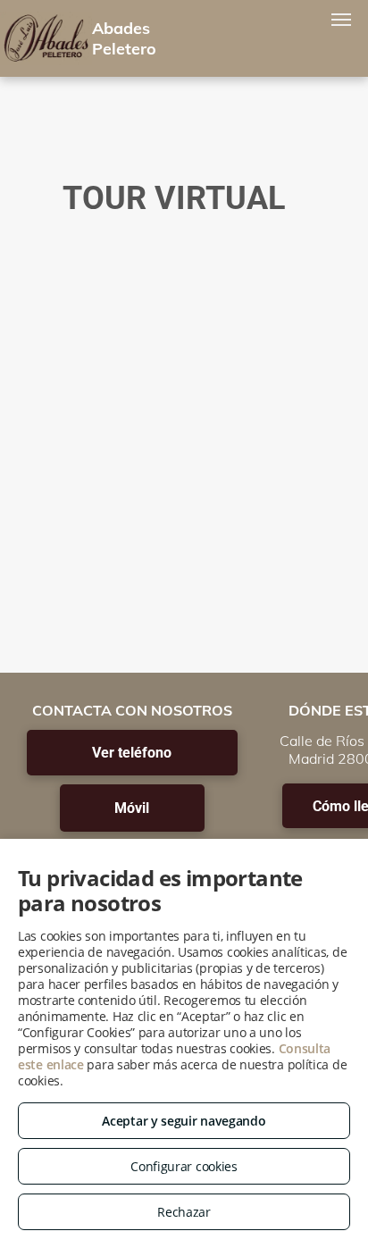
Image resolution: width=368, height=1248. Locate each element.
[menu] (341, 20)
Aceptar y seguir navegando (183, 1120)
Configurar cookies (184, 1166)
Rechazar (184, 1211)
